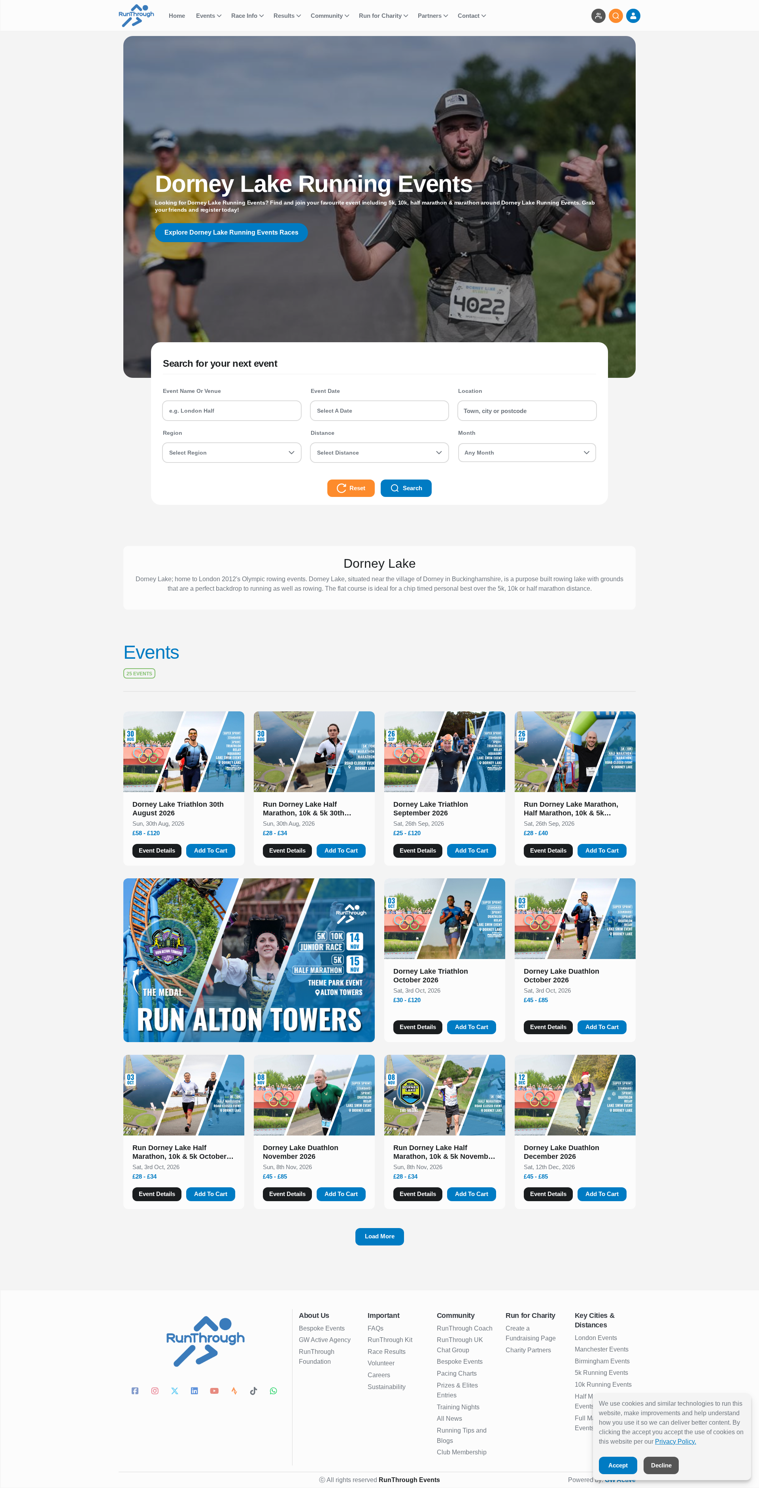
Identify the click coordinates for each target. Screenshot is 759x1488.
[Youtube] (215, 1392)
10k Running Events (603, 1384)
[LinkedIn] (196, 1392)
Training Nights (458, 1407)
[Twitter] (176, 1392)
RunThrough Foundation (316, 1356)
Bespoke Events (322, 1328)
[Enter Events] (598, 16)
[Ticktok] (255, 1392)
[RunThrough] (141, 15)
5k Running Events (601, 1372)
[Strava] (235, 1392)
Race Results (387, 1351)
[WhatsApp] (275, 1392)
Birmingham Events (602, 1361)
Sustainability (387, 1387)
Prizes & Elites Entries (457, 1390)
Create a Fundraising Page (531, 1333)
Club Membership (462, 1452)
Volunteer (381, 1363)
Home (178, 15)
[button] (183, 810)
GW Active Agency (325, 1339)
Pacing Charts (457, 1373)
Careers (379, 1375)
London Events (596, 1337)
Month (467, 433)
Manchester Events (602, 1349)
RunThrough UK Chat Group (460, 1344)
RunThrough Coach (465, 1328)
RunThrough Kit (390, 1339)
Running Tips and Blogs (462, 1435)
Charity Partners (528, 1350)
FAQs (375, 1328)
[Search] (616, 16)
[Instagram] (156, 1392)
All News (449, 1418)
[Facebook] (136, 1392)
